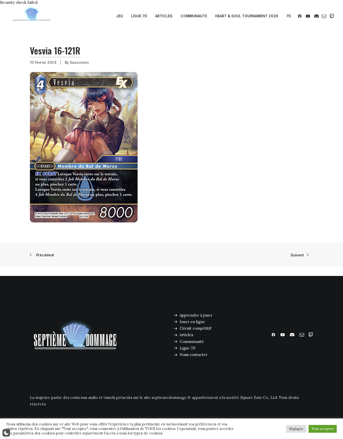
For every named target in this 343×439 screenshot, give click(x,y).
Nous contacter (193, 354)
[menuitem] (120, 16)
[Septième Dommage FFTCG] (31, 16)
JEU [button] (119, 16)
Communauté (192, 341)
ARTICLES (164, 16)
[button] (301, 16)
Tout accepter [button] (323, 429)
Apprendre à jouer (196, 315)
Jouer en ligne (192, 321)
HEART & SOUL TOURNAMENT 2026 (246, 16)
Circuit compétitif (195, 328)
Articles (186, 334)
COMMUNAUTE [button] (194, 16)
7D (288, 16)
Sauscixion (79, 62)
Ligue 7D (187, 348)
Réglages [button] (296, 429)
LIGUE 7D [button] (139, 16)
